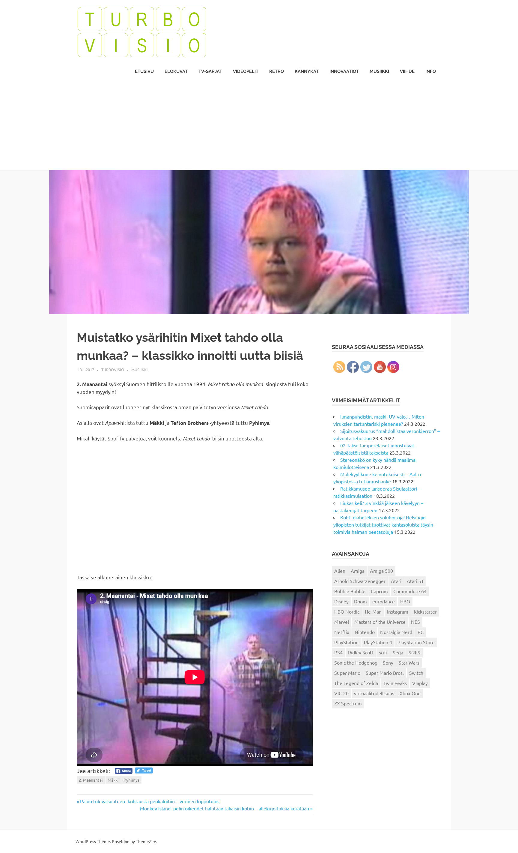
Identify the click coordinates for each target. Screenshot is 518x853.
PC (421, 632)
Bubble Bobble (349, 591)
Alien (339, 571)
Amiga (358, 571)
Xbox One (410, 693)
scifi (383, 652)
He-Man (373, 611)
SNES (414, 652)
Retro (276, 71)
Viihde (407, 71)
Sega (398, 652)
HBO (405, 601)
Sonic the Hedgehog (355, 662)
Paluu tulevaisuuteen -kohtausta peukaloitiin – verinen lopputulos (149, 801)
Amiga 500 (381, 571)
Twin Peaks (395, 683)
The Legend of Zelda (356, 683)
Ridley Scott (361, 652)
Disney (341, 601)
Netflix (341, 632)
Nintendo (365, 632)
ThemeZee (146, 841)
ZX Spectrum (348, 703)
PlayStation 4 (378, 642)
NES (415, 622)
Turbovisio (112, 369)
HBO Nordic (346, 611)
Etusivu (144, 71)
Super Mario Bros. (385, 673)
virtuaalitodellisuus (374, 693)
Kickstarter (425, 611)
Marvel (341, 622)
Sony (388, 662)
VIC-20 (341, 693)
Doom (360, 601)
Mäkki (113, 779)
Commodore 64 (410, 591)
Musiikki (379, 71)
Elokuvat (176, 71)
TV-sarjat (210, 71)
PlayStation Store (416, 642)
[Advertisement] (259, 125)
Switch (416, 673)
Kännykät (307, 71)
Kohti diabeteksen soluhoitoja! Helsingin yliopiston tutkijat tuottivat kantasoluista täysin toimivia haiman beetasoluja (383, 524)
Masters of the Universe (380, 622)
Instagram (397, 611)
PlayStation (346, 642)
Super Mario (347, 673)
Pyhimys (131, 779)
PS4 (338, 652)
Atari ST (415, 581)
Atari (396, 581)
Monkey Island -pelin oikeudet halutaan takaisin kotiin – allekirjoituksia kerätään (224, 808)
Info (430, 71)
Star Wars (409, 662)
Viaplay (420, 683)
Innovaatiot (344, 71)
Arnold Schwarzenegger (360, 581)
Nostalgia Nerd (396, 632)
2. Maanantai (91, 779)
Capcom (379, 591)
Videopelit (245, 71)
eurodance (383, 601)
